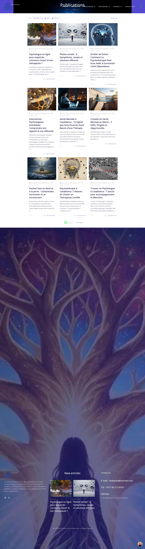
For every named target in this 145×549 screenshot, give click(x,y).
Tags (47, 18)
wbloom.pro (75, 528)
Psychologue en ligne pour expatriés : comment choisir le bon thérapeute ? (41, 59)
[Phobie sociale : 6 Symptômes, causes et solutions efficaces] (84, 488)
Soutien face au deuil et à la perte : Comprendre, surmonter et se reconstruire (41, 193)
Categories (38, 18)
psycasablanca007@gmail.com (40, 48)
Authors (55, 18)
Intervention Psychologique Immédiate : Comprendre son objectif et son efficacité (41, 125)
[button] (140, 544)
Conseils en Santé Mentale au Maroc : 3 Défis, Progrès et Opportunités (101, 123)
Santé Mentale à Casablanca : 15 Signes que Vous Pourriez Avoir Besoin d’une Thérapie (72, 123)
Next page (79, 222)
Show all (114, 18)
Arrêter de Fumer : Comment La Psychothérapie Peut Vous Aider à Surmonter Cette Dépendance (102, 60)
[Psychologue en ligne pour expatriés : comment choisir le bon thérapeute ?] (61, 488)
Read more (51, 79)
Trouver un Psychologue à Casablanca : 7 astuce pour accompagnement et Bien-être (102, 193)
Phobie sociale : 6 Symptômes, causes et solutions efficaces (71, 57)
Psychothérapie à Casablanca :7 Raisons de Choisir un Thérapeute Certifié (71, 193)
